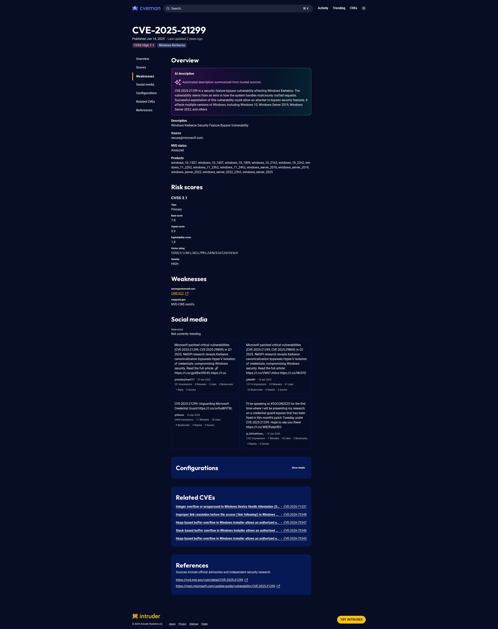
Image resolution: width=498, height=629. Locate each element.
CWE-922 (177, 293)
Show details (298, 467)
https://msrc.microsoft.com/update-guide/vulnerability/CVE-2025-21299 (225, 586)
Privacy (182, 624)
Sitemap (193, 624)
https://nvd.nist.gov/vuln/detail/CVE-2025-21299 (209, 580)
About (172, 624)
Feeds (204, 624)
